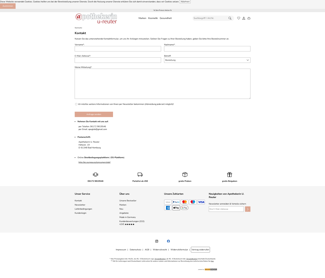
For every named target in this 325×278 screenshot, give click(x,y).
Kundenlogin (80, 213)
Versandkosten (160, 259)
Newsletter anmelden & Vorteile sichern (227, 203)
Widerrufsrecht (160, 249)
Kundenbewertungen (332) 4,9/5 (131, 223)
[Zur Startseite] (96, 18)
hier (212, 261)
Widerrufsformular (179, 249)
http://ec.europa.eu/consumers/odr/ (95, 162)
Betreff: (167, 56)
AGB (147, 249)
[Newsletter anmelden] (247, 209)
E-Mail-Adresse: (83, 56)
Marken (122, 204)
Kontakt (78, 200)
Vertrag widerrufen (200, 249)
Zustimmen (8, 6)
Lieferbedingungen (83, 209)
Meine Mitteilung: (83, 67)
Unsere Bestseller (127, 200)
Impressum (121, 249)
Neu (121, 209)
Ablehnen (185, 1)
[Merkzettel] (238, 18)
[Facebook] (168, 241)
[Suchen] (231, 18)
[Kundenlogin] (243, 18)
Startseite (78, 28)
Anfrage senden (93, 114)
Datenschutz (135, 249)
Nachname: (169, 44)
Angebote (124, 213)
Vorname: (79, 44)
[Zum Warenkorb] (248, 18)
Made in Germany (127, 217)
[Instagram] (156, 241)
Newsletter (80, 204)
